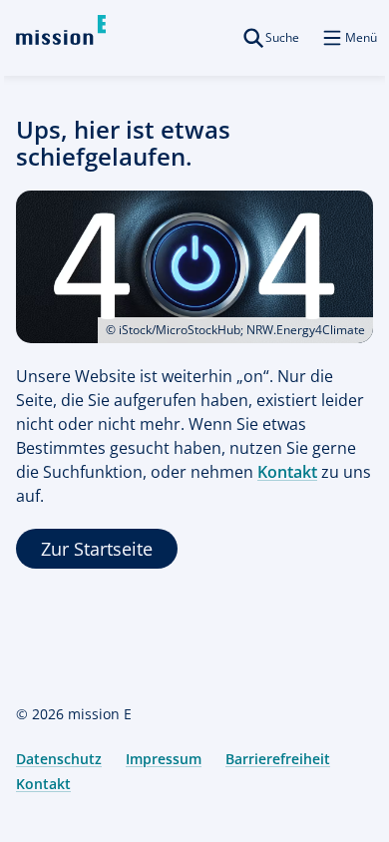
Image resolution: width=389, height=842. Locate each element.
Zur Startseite (97, 549)
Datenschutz (59, 758)
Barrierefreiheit (277, 758)
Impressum (163, 758)
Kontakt (287, 472)
